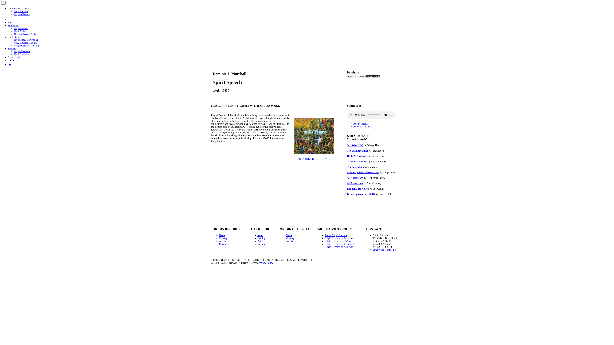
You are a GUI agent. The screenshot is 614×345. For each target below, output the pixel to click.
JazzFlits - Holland (357, 161)
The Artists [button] (13, 25)
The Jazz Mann (355, 167)
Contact (12, 60)
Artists (222, 241)
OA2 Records (21, 11)
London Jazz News (357, 188)
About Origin (14, 57)
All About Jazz (355, 177)
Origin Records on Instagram (339, 244)
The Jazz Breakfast (357, 150)
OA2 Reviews (21, 54)
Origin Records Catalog (26, 39)
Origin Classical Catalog (26, 45)
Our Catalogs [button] (14, 37)
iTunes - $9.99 (373, 76)
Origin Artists (21, 28)
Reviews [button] (12, 48)
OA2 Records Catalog (25, 42)
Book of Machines (362, 126)
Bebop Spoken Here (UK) (361, 194)
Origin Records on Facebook (339, 238)
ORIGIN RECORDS (19, 8)
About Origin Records (336, 235)
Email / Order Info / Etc (384, 249)
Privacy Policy (265, 262)
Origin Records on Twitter (338, 241)
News (11, 22)
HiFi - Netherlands (357, 156)
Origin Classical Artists (25, 34)
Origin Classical (22, 14)
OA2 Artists (20, 31)
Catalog (223, 238)
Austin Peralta (360, 123)
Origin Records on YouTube (339, 246)
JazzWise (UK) (355, 145)
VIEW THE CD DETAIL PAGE (314, 158)
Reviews (223, 244)
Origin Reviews (22, 51)
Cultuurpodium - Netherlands (363, 172)
